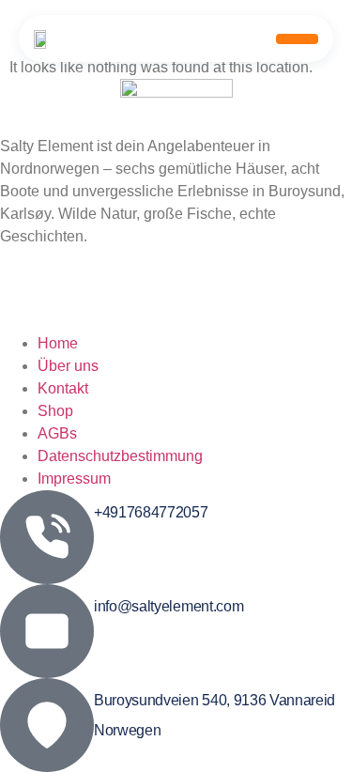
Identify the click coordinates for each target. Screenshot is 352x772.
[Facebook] (176, 259)
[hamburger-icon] (297, 39)
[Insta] (176, 302)
